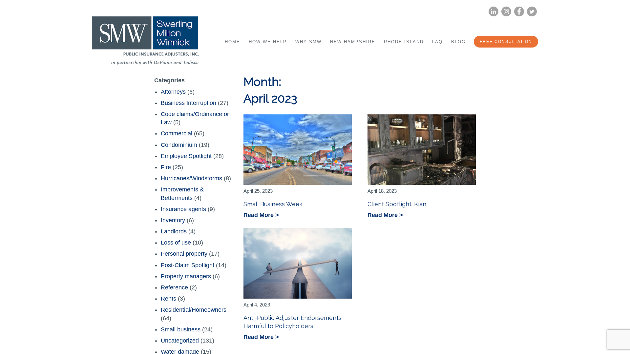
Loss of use (176, 242)
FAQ (437, 41)
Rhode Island (404, 41)
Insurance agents (183, 209)
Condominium (179, 145)
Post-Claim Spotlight (187, 265)
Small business (180, 329)
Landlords (174, 231)
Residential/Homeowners (193, 309)
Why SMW (308, 41)
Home (232, 41)
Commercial (176, 133)
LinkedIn (493, 12)
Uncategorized (180, 340)
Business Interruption (188, 103)
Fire (166, 167)
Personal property (184, 253)
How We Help (268, 41)
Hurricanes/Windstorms (191, 178)
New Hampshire (352, 41)
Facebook (519, 12)
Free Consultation (506, 41)
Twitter (532, 12)
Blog (458, 41)
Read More (259, 215)
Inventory (173, 220)
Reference (174, 287)
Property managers (186, 276)
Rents (168, 298)
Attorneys (173, 91)
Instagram (506, 12)
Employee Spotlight (186, 156)
